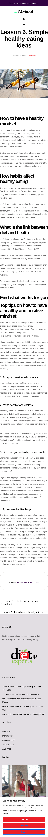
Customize (24, 826)
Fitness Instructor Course (28, 582)
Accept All (24, 819)
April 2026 (6, 731)
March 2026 (7, 736)
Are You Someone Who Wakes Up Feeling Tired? (23, 714)
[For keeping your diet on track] (24, 11)
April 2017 (6, 749)
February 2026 (8, 740)
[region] (24, 817)
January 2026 (8, 745)
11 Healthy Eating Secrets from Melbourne (20, 694)
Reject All (24, 832)
